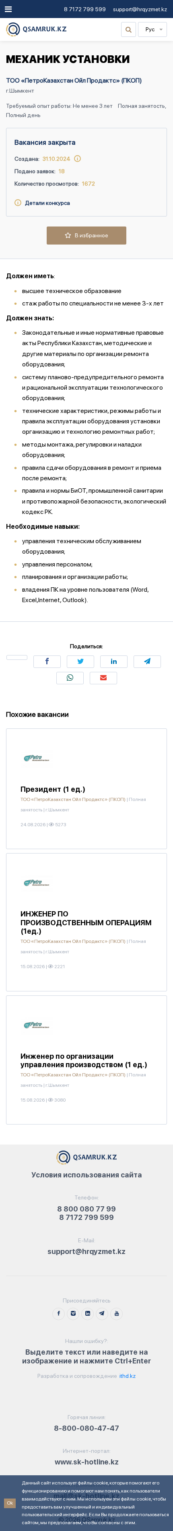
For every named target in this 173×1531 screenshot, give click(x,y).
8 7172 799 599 (85, 9)
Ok (10, 1503)
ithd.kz (127, 1376)
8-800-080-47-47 (86, 1428)
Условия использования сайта (86, 1175)
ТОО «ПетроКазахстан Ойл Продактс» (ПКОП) (74, 80)
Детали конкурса (45, 203)
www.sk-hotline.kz (87, 1462)
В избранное (89, 235)
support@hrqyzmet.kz (140, 9)
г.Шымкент (20, 90)
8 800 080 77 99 (86, 1209)
